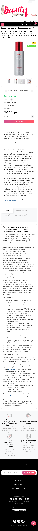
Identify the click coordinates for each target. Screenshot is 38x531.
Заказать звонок (19, 511)
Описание (7, 210)
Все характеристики (10, 200)
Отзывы (6, 215)
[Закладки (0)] (30, 24)
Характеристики (22, 210)
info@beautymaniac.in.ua (19, 508)
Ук (30, 2)
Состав (5, 220)
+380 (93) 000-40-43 (27, 21)
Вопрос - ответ (21, 215)
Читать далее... (22, 142)
